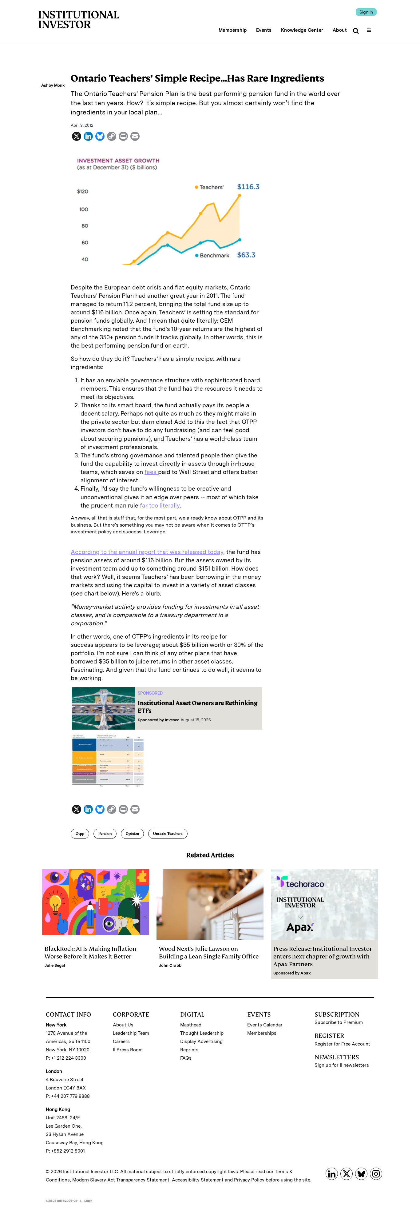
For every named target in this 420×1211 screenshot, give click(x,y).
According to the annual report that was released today (147, 552)
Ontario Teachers (168, 833)
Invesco (172, 720)
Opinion (132, 833)
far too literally (160, 505)
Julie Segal (55, 965)
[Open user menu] (369, 28)
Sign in (366, 12)
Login (88, 1200)
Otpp (80, 833)
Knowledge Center (302, 30)
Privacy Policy (249, 1180)
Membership (233, 30)
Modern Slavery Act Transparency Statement (120, 1180)
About (340, 30)
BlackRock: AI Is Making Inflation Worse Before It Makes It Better (90, 952)
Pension (105, 833)
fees (151, 472)
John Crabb (170, 965)
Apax (305, 973)
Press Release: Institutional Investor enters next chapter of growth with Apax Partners (322, 956)
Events (264, 30)
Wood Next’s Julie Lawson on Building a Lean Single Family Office (209, 952)
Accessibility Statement (198, 1180)
